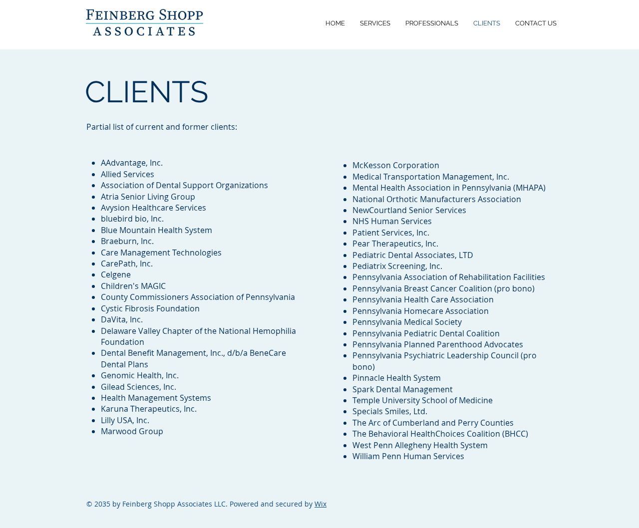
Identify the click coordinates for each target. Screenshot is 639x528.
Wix (320, 504)
